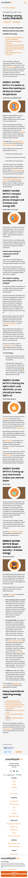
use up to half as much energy (15, 640)
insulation (22, 132)
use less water (19, 652)
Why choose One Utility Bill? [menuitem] (14, 823)
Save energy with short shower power (15, 704)
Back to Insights (10, 8)
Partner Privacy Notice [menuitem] (14, 846)
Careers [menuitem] (14, 833)
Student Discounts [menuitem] (14, 804)
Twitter (9, 752)
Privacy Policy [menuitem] (14, 854)
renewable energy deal (8, 345)
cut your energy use (8, 729)
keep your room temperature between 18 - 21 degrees (14, 179)
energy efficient (9, 455)
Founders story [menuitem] (14, 830)
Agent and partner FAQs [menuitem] (14, 843)
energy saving (6, 418)
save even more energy (18, 170)
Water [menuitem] (14, 784)
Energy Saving (8, 440)
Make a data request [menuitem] (14, 816)
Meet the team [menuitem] (14, 827)
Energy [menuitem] (14, 781)
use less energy (21, 428)
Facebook (10, 748)
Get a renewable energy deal (13, 701)
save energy (11, 594)
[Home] (7, 3)
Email (19, 752)
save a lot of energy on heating (15, 531)
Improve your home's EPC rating (14, 703)
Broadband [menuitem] (14, 787)
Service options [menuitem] (14, 793)
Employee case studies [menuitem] (14, 836)
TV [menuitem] (14, 790)
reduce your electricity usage (10, 323)
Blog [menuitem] (14, 807)
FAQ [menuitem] (14, 810)
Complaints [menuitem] (14, 813)
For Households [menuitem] (14, 801)
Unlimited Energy (10, 67)
